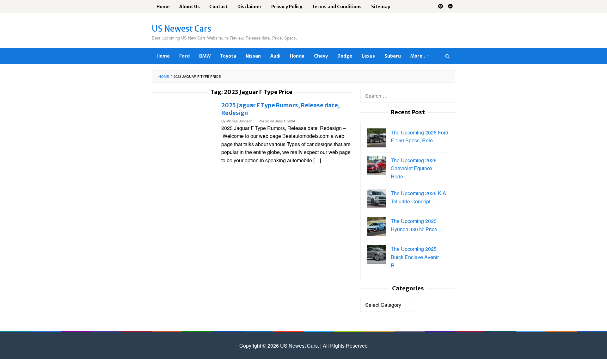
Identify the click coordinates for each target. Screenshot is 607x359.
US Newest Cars (181, 28)
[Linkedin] (450, 6)
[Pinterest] (440, 6)
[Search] (447, 56)
